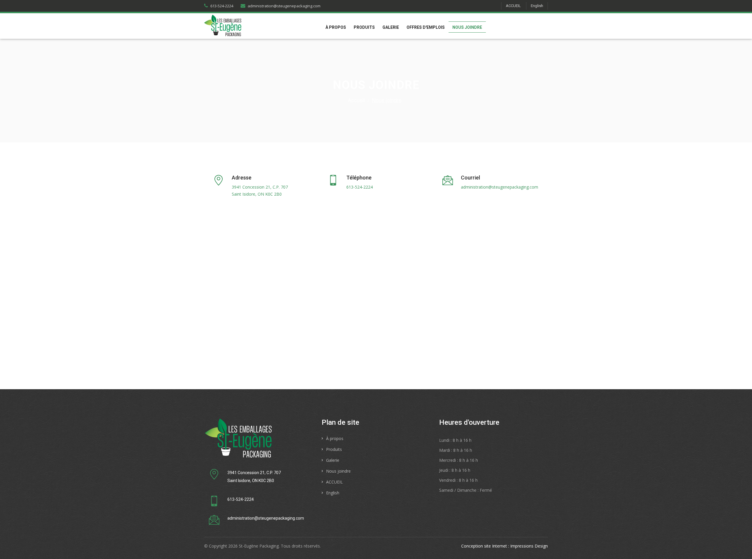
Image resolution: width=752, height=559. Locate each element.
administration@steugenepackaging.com (284, 6)
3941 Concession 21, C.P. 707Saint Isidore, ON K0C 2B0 (260, 190)
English (537, 6)
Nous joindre (467, 27)
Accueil (356, 100)
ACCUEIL (513, 6)
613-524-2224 (221, 6)
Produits (364, 27)
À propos (335, 27)
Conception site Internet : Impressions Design (504, 546)
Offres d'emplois (426, 27)
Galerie (390, 27)
